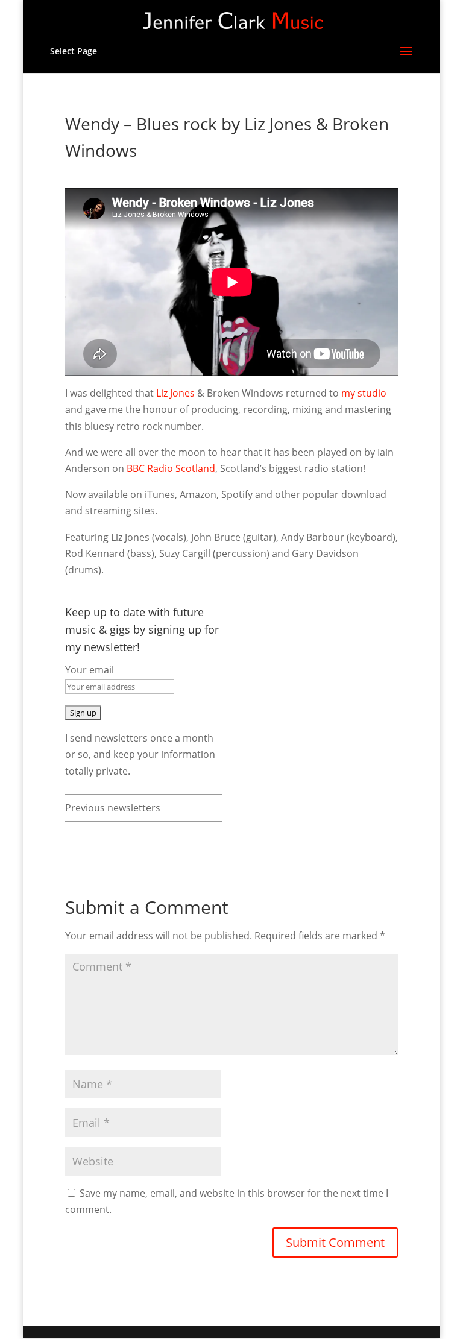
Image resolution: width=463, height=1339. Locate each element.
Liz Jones (175, 393)
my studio (363, 393)
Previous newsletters (112, 807)
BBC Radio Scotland (171, 468)
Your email (89, 669)
